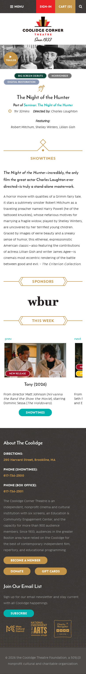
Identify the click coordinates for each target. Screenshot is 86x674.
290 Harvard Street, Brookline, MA (29, 460)
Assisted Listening (43, 88)
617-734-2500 (14, 476)
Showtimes (35, 412)
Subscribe (19, 613)
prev (8, 339)
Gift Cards (51, 571)
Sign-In (46, 7)
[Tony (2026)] (35, 360)
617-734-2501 (13, 491)
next (77, 339)
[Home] (43, 29)
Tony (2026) (35, 384)
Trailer (11, 60)
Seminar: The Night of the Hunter (48, 105)
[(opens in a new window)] (43, 301)
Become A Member (25, 560)
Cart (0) (65, 7)
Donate (17, 571)
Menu (19, 7)
